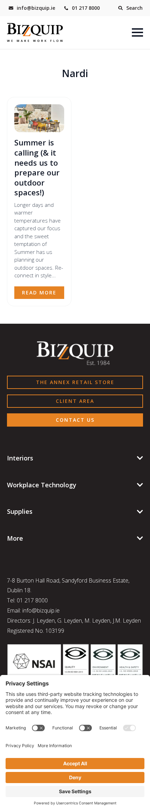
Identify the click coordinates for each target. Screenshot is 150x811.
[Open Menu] (137, 32)
